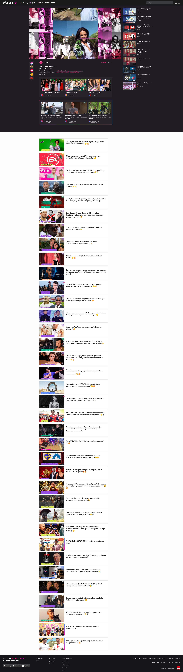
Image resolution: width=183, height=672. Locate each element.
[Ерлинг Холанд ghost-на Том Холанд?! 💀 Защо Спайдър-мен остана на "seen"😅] (51, 587)
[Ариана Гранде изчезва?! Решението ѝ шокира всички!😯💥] (51, 259)
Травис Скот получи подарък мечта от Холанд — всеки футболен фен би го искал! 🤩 (85, 299)
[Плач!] (31, 74)
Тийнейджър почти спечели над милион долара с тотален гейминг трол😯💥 (85, 143)
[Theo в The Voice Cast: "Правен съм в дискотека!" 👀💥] (51, 444)
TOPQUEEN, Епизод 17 (94, 92)
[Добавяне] (118, 13)
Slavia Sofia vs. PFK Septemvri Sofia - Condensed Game (144, 67)
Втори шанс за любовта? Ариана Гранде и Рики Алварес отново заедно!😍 (84, 599)
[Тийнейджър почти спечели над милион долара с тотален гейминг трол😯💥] (51, 145)
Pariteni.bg (177, 658)
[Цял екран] (118, 57)
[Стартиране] (31, 57)
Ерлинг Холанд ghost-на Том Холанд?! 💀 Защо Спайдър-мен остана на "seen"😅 (84, 585)
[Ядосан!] (31, 78)
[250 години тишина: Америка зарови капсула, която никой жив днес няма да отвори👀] (51, 572)
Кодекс (37, 660)
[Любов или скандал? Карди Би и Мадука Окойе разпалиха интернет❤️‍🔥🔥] (51, 472)
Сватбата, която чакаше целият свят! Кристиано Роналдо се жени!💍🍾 (81, 242)
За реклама (159, 662)
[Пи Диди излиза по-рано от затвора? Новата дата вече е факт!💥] (51, 230)
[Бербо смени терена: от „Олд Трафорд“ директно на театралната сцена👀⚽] (51, 558)
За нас (153, 662)
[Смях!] (31, 67)
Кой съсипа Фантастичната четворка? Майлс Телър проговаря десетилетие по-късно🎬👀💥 (85, 342)
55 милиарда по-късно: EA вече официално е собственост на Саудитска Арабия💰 (83, 157)
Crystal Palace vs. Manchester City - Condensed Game (144, 17)
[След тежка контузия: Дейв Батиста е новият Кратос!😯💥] (51, 187)
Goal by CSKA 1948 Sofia (143, 41)
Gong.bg (145, 658)
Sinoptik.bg (165, 658)
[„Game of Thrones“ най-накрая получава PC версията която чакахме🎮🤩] (51, 501)
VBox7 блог (177, 662)
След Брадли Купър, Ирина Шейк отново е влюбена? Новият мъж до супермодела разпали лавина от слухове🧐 (84, 215)
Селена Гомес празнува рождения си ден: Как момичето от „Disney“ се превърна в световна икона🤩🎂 (84, 358)
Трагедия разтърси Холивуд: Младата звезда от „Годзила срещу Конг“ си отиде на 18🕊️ (85, 399)
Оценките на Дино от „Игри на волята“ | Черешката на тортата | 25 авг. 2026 (76, 117)
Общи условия (39, 658)
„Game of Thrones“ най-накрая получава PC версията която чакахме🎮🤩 (82, 499)
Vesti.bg (140, 658)
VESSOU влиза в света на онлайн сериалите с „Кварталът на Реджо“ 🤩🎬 (83, 613)
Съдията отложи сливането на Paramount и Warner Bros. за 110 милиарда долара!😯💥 (83, 456)
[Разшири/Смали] (115, 57)
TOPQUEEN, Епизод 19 (71, 92)
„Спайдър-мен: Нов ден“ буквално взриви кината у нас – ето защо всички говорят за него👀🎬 (86, 200)
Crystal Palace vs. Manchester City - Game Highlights (144, 9)
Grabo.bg (171, 658)
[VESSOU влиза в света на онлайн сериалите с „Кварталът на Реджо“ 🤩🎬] (51, 615)
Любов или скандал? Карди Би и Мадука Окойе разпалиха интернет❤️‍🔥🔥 (84, 471)
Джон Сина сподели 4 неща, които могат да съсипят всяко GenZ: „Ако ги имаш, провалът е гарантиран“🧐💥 (84, 372)
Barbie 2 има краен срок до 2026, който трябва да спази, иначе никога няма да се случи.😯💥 (85, 171)
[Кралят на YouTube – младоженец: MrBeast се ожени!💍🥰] (51, 330)
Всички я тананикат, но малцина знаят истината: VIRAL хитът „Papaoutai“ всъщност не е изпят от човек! (86, 272)
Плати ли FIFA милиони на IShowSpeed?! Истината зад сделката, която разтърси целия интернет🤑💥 (86, 486)
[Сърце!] (31, 70)
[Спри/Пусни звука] (34, 57)
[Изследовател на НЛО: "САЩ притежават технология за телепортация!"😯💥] (51, 387)
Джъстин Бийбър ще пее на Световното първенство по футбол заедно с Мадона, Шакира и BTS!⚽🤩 (85, 529)
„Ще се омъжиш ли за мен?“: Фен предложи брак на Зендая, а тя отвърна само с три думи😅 (86, 314)
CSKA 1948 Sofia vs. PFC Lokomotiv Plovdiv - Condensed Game (145, 26)
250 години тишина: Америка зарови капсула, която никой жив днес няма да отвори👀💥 (84, 570)
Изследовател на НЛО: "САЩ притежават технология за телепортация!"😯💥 (83, 385)
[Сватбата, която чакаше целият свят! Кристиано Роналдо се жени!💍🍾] (51, 244)
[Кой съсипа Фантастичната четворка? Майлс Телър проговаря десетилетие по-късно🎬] (51, 344)
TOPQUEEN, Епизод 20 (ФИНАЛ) (50, 92)
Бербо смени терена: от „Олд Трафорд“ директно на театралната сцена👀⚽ (86, 556)
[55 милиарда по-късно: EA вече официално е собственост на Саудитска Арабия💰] (51, 159)
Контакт (165, 662)
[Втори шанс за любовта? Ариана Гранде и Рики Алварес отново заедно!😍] (51, 601)
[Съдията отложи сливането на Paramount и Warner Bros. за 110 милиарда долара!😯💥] (51, 458)
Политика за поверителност (66, 661)
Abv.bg (134, 658)
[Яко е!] (31, 63)
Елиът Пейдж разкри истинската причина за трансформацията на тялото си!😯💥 (84, 285)
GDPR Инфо (64, 667)
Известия (64, 670)
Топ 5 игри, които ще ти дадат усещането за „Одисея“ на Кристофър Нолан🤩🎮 (84, 513)
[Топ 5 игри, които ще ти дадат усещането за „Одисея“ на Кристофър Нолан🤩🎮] (51, 515)
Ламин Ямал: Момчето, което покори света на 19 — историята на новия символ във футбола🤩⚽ (85, 414)
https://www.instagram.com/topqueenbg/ (70, 71)
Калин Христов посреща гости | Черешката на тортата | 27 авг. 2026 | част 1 (99, 117)
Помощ (171, 662)
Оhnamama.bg (152, 658)
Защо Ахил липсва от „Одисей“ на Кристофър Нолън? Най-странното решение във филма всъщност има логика (84, 429)
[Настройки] (118, 10)
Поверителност (66, 664)
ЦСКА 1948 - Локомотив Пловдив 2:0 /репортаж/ (143, 33)
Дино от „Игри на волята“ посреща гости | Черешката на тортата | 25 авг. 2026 (51, 117)
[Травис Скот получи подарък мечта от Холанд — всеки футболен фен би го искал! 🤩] (51, 301)
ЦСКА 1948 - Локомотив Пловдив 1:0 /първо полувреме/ (143, 51)
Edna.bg (159, 658)
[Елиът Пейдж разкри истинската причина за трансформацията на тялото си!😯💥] (51, 287)
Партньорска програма (67, 658)
